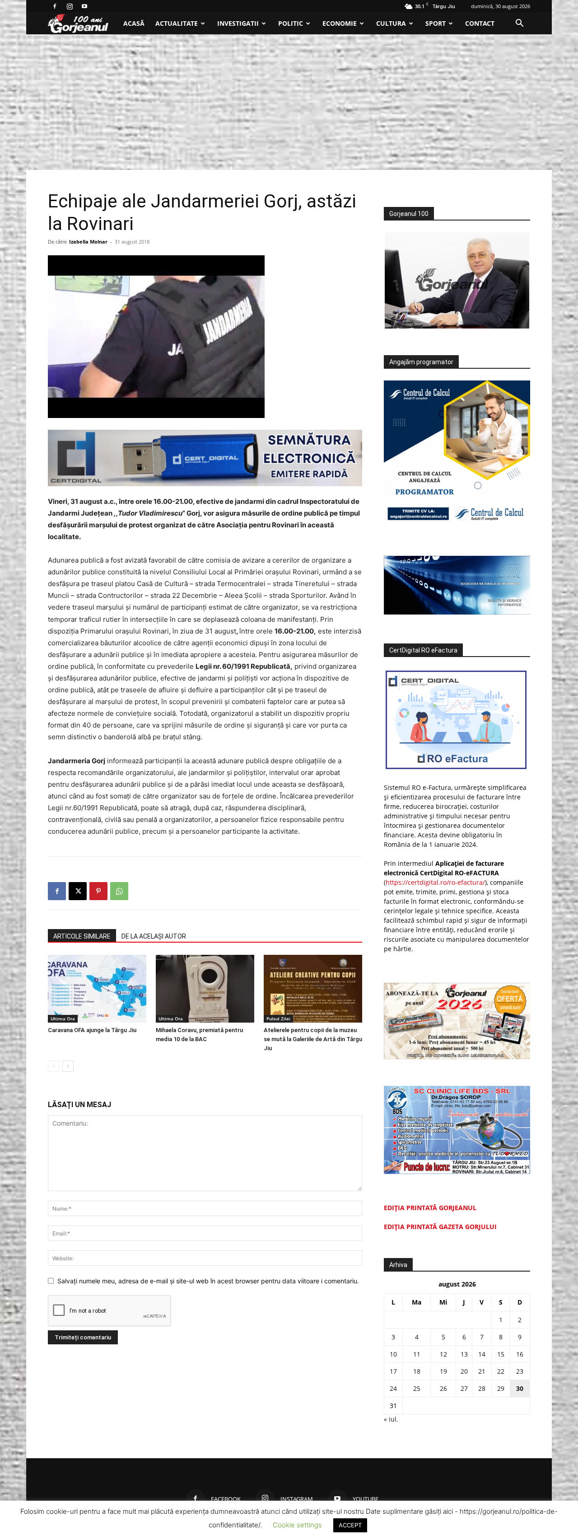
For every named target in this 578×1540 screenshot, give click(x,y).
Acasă (133, 23)
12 (443, 1354)
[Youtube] (84, 6)
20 (464, 1371)
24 (393, 1388)
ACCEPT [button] (350, 1525)
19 (443, 1371)
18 (416, 1371)
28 (481, 1388)
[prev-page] (53, 1066)
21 (481, 1371)
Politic (290, 23)
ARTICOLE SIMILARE (82, 936)
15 (500, 1354)
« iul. (391, 1419)
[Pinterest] (98, 891)
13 (464, 1354)
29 (500, 1388)
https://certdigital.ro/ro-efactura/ (435, 882)
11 (416, 1354)
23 (519, 1371)
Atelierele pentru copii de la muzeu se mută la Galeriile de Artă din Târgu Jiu (313, 1039)
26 (443, 1388)
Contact (479, 23)
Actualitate (176, 23)
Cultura (391, 23)
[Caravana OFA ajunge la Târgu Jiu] (97, 989)
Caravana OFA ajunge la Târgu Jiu (92, 1030)
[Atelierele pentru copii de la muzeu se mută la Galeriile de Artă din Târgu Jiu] (313, 989)
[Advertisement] (289, 102)
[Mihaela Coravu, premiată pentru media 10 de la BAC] (205, 989)
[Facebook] (54, 6)
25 (416, 1388)
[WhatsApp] (119, 891)
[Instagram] (69, 6)
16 (519, 1354)
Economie (339, 23)
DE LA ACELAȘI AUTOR (153, 936)
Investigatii (238, 23)
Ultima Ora (63, 1018)
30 (519, 1388)
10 (393, 1354)
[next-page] (68, 1066)
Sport (435, 23)
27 (464, 1388)
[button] (519, 24)
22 (500, 1371)
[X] (78, 891)
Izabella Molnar (88, 241)
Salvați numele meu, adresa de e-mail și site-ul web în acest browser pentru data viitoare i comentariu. (208, 1281)
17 (393, 1371)
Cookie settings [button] (297, 1525)
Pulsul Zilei (278, 1018)
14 (481, 1354)
